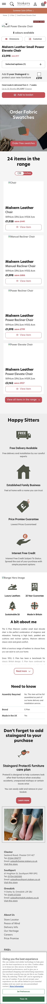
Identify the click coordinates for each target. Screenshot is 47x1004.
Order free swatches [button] (23, 143)
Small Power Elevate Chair (26, 15)
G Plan (12, 15)
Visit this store (11, 864)
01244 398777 (14, 858)
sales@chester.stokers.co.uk (23, 861)
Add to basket (25, 95)
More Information (17, 986)
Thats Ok (23, 999)
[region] (23, 978)
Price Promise (11, 938)
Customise (37, 39)
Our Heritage (11, 931)
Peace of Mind (12, 923)
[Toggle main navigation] (4, 4)
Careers (8, 935)
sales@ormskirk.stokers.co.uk (24, 898)
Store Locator (11, 920)
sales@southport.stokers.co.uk (25, 880)
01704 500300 (15, 877)
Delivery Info (11, 927)
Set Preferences (23, 991)
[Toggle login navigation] (35, 4)
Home (5, 15)
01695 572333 (14, 895)
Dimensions (14, 39)
